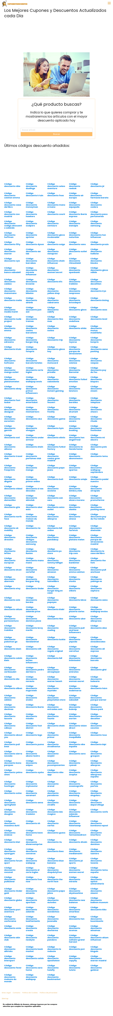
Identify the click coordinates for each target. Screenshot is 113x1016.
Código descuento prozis (99, 243)
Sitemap (5, 998)
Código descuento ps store (54, 551)
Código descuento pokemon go (10, 639)
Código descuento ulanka (74, 507)
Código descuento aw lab (33, 251)
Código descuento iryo (98, 289)
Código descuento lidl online (54, 528)
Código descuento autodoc (53, 900)
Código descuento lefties (9, 551)
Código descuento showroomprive (34, 842)
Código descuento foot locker (12, 400)
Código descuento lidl (54, 657)
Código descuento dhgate (9, 479)
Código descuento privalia (53, 370)
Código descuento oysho (35, 771)
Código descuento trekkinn (74, 281)
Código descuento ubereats (9, 579)
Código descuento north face (13, 516)
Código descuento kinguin (96, 949)
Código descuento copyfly (74, 958)
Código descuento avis (12, 598)
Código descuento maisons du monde (10, 978)
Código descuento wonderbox (53, 909)
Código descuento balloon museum (99, 900)
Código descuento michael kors (32, 409)
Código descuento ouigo (56, 243)
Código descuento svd (12, 436)
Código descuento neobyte (31, 937)
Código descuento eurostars (9, 419)
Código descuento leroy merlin (34, 628)
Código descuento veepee (96, 360)
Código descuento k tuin (34, 194)
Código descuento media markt (11, 309)
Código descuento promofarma (97, 497)
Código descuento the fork (98, 560)
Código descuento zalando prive (33, 609)
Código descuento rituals (96, 419)
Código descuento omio (12, 927)
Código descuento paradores (53, 793)
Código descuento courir (56, 213)
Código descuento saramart (31, 793)
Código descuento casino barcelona (31, 329)
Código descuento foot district (34, 725)
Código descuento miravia (74, 879)
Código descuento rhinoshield (75, 260)
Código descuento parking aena (97, 507)
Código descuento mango (31, 467)
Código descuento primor (53, 735)
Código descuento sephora (96, 588)
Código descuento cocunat (9, 870)
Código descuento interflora (96, 832)
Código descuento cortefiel (31, 569)
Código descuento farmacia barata (99, 195)
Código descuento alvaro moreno (77, 497)
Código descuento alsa (98, 626)
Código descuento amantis (31, 890)
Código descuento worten (74, 716)
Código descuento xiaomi (96, 890)
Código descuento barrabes (31, 260)
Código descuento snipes (31, 763)
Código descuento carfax (53, 823)
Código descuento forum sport (13, 860)
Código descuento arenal (53, 783)
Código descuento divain (78, 840)
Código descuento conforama (10, 918)
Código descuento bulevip (74, 707)
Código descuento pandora (53, 937)
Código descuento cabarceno (53, 300)
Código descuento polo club (98, 446)
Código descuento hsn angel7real (76, 437)
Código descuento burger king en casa (55, 589)
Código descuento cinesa (74, 516)
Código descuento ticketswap (75, 823)
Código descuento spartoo (74, 467)
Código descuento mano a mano (56, 204)
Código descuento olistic (56, 436)
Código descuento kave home (34, 832)
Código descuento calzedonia (53, 379)
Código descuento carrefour (74, 648)
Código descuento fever (13, 966)
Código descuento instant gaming (55, 388)
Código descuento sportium (31, 900)
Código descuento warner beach (54, 679)
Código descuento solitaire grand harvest (77, 938)
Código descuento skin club (12, 937)
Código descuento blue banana (55, 860)
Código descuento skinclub (31, 497)
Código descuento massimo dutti (11, 823)
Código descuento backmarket (53, 977)
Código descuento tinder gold (13, 890)
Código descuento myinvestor (32, 783)
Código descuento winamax (96, 928)
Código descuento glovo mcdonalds (56, 235)
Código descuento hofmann (9, 360)
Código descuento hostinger (9, 783)
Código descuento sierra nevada (13, 753)
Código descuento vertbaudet (10, 669)
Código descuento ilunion (31, 551)
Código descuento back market (34, 949)
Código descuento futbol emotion (78, 379)
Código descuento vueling (53, 628)
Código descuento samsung (96, 223)
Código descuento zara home (34, 967)
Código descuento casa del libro (12, 204)
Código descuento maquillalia (75, 735)
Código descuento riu (54, 840)
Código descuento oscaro (74, 419)
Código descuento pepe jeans (56, 467)
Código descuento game (56, 417)
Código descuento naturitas (74, 235)
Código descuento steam (96, 388)
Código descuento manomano (10, 291)
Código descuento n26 (33, 647)
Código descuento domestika (10, 497)
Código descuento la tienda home (76, 446)
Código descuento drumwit (74, 409)
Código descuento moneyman (32, 204)
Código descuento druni (12, 568)
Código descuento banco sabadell (12, 270)
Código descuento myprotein (31, 688)
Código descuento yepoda (74, 639)
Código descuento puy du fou (98, 370)
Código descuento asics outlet (55, 507)
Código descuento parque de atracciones (75, 350)
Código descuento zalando (31, 909)
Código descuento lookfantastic (33, 918)
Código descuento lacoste (9, 716)
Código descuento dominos (96, 842)
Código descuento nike (12, 185)
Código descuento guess (56, 831)
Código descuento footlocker (96, 428)
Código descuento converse (31, 851)
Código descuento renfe (99, 810)
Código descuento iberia (35, 705)
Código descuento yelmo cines (13, 772)
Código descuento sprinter (31, 235)
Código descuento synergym (9, 851)
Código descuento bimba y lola (75, 488)
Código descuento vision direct (78, 725)
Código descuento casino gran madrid (53, 457)
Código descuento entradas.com (54, 707)
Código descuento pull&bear (9, 879)
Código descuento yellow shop (53, 291)
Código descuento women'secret (54, 270)
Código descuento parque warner (98, 697)
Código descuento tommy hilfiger (55, 560)
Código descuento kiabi (55, 608)
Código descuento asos (98, 308)
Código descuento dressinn (9, 537)
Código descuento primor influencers (32, 389)
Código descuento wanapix (74, 223)
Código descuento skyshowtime (76, 890)
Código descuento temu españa (99, 870)
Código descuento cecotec (96, 725)
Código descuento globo (13, 899)
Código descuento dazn (12, 647)
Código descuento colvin (35, 957)
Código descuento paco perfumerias (99, 214)
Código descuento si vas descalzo (34, 488)
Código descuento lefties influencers (32, 659)
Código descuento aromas (74, 928)
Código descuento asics (99, 598)
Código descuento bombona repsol (99, 823)
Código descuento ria (33, 526)
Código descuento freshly (53, 409)
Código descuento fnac (55, 194)
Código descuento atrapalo (96, 488)
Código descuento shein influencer (56, 260)
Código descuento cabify (53, 309)
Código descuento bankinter (74, 560)
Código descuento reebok (74, 186)
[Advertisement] (56, 34)
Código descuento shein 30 (56, 725)
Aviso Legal (6, 993)
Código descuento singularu (96, 793)
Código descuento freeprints (9, 467)
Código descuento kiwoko (96, 260)
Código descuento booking (74, 428)
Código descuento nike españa (77, 744)
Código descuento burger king (32, 339)
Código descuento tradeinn (31, 811)
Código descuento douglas (9, 811)
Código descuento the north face (55, 879)
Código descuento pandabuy (53, 537)
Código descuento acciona (53, 488)
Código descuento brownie (31, 281)
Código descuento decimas (9, 707)
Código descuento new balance (77, 900)
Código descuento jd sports (76, 860)
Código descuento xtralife (53, 802)
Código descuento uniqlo (78, 478)
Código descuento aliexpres (96, 763)
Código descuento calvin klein (13, 658)
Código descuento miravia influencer (31, 271)
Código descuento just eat (33, 309)
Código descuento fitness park (96, 707)
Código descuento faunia (53, 716)
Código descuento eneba (31, 697)
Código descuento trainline (9, 628)
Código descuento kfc (54, 280)
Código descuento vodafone (74, 319)
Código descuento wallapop (31, 977)
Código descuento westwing (74, 793)
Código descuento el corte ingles (32, 870)
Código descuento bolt (55, 478)
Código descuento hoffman (9, 235)
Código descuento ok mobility (11, 528)
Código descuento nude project (12, 319)
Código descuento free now (34, 879)
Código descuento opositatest (53, 958)
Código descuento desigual (9, 409)
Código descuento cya (12, 259)
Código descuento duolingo (31, 186)
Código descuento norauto (31, 679)
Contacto (16, 993)
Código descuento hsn (76, 917)
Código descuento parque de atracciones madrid (96, 539)
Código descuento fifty (12, 243)
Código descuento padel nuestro (99, 479)
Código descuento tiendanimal (32, 639)
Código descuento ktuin (12, 348)
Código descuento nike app (55, 772)
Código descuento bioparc (96, 379)
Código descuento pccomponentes (56, 763)
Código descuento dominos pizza (33, 618)
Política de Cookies (30, 993)
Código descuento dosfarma (53, 928)
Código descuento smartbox (74, 909)
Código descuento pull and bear (98, 569)
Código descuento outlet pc (78, 251)
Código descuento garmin (9, 428)
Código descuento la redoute (54, 949)
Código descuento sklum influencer (99, 937)
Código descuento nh (33, 822)
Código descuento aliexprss (53, 516)
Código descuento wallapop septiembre (96, 468)
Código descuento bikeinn (31, 291)
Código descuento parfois (96, 783)
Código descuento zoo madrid (12, 214)
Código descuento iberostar (74, 370)
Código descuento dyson (35, 243)
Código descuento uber (77, 617)
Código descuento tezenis (96, 860)
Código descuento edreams (9, 339)
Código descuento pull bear (12, 744)
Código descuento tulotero (96, 851)
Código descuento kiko (98, 908)
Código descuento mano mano (35, 560)
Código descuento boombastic (96, 918)
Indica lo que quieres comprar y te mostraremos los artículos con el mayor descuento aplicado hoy (56, 116)
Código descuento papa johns (56, 890)
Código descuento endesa (9, 832)
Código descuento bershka (74, 400)
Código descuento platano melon (76, 537)
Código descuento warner (9, 251)
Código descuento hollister (96, 251)
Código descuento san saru (55, 497)
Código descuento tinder (35, 587)
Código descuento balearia (96, 679)
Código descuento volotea (74, 360)
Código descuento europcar (9, 560)
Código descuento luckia (56, 638)
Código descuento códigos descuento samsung (31, 539)
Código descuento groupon (96, 753)
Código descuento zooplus (74, 772)
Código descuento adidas (9, 697)
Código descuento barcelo (96, 658)
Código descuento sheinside (96, 528)
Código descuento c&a (34, 417)
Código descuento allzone (9, 446)
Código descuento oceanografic (76, 783)
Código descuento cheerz (96, 409)
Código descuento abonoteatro (76, 456)
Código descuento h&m (98, 687)
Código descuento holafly (53, 967)
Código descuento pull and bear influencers (77, 629)
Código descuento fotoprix (31, 349)
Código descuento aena (34, 801)
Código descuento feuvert (53, 400)
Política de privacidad (48, 993)
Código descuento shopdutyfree (54, 870)
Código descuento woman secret (76, 679)
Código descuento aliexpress (96, 618)
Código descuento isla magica (55, 811)
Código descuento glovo (78, 308)
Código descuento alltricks (9, 949)
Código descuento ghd (98, 668)
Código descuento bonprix (96, 339)
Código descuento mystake (53, 688)
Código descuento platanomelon (11, 379)
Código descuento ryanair (74, 763)
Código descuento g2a (12, 506)
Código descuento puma (35, 743)
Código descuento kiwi (12, 840)
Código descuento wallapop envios (99, 609)
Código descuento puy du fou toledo (98, 516)
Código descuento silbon (13, 687)
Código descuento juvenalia (53, 918)
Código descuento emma (9, 328)
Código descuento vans (77, 243)
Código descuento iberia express (78, 214)
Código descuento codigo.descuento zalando (13, 224)
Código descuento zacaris (74, 802)
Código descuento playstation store (56, 697)
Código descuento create (31, 928)
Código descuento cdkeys (9, 725)
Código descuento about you (13, 735)
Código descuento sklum (13, 608)
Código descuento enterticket (32, 400)
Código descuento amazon (53, 569)
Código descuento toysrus (74, 339)
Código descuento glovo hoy (56, 349)
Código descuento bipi (98, 743)
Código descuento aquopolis (74, 204)
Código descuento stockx (74, 579)
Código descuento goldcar (96, 967)
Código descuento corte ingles (34, 370)
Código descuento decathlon (96, 281)
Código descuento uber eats (34, 507)
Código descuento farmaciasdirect (77, 832)
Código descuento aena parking (99, 349)
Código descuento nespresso (74, 291)
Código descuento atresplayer (53, 669)
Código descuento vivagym (31, 428)
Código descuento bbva (77, 598)
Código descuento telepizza (96, 400)
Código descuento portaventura (11, 618)
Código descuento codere (96, 204)
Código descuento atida (77, 327)
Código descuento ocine (13, 792)
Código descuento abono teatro (33, 753)
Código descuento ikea (55, 850)
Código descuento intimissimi (74, 658)
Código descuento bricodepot (75, 300)
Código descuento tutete (74, 967)
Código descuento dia (11, 677)
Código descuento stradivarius (53, 744)
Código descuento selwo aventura (56, 186)
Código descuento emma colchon (77, 569)
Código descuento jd (97, 185)
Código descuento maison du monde (31, 517)
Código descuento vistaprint (53, 251)
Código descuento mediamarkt (75, 851)
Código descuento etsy (12, 587)
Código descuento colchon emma (12, 195)
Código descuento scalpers (31, 223)
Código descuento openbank (74, 270)
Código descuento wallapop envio (34, 379)
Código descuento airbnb (31, 300)
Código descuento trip (55, 338)
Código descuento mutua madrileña (96, 329)
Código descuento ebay (12, 387)
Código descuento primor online (33, 479)
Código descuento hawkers (31, 214)
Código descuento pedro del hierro (35, 669)
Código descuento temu (99, 455)
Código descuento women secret (76, 870)
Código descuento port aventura (12, 909)
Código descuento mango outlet (11, 370)
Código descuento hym (55, 427)
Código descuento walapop (31, 860)
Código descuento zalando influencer (74, 813)
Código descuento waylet (53, 753)
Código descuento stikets (74, 588)
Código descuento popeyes (53, 600)
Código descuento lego (34, 733)
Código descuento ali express (97, 648)
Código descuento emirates (74, 669)
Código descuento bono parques (12, 763)
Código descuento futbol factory (56, 446)
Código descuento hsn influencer (98, 235)
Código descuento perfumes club (33, 456)
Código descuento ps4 (77, 947)
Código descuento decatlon (96, 716)
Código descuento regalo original (55, 648)
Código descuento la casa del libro (97, 551)
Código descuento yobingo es (96, 579)
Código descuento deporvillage (97, 802)
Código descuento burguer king (32, 579)
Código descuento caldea (9, 281)
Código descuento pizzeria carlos (76, 609)
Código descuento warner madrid (98, 958)
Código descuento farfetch (74, 528)
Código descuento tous (98, 733)
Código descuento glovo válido (99, 270)
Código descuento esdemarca (75, 688)
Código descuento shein (34, 445)
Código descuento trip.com (74, 551)
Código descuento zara (77, 752)
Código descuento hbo (55, 617)
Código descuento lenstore (74, 388)
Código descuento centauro (53, 223)
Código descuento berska (31, 600)
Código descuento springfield (10, 802)
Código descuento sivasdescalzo (97, 639)
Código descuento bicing (99, 299)
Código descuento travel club (13, 456)
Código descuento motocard (53, 360)
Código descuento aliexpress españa (96, 773)
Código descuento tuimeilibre (53, 579)
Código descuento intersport (9, 958)
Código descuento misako (31, 716)
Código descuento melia (13, 299)
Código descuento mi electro (97, 437)
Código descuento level (98, 317)
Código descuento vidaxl (13, 487)
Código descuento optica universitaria (97, 880)
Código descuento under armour (35, 437)
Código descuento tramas (31, 319)
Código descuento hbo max (55, 319)
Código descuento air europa (76, 195)
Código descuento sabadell (74, 697)
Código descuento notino (53, 328)
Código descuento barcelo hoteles (34, 360)
